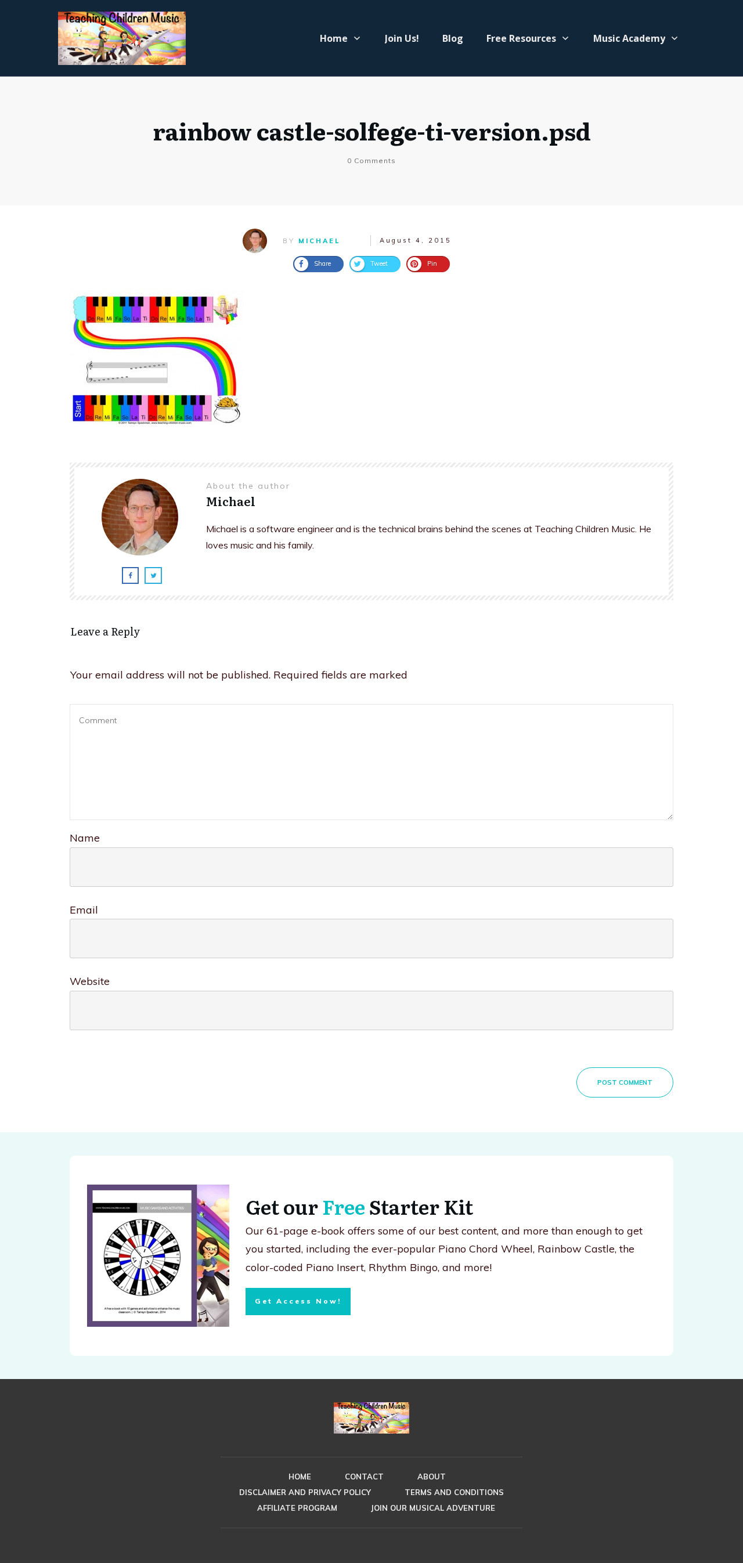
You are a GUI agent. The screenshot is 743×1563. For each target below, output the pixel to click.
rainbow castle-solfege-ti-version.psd (372, 130)
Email (84, 909)
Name (85, 837)
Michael (319, 241)
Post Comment (624, 1082)
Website (90, 981)
